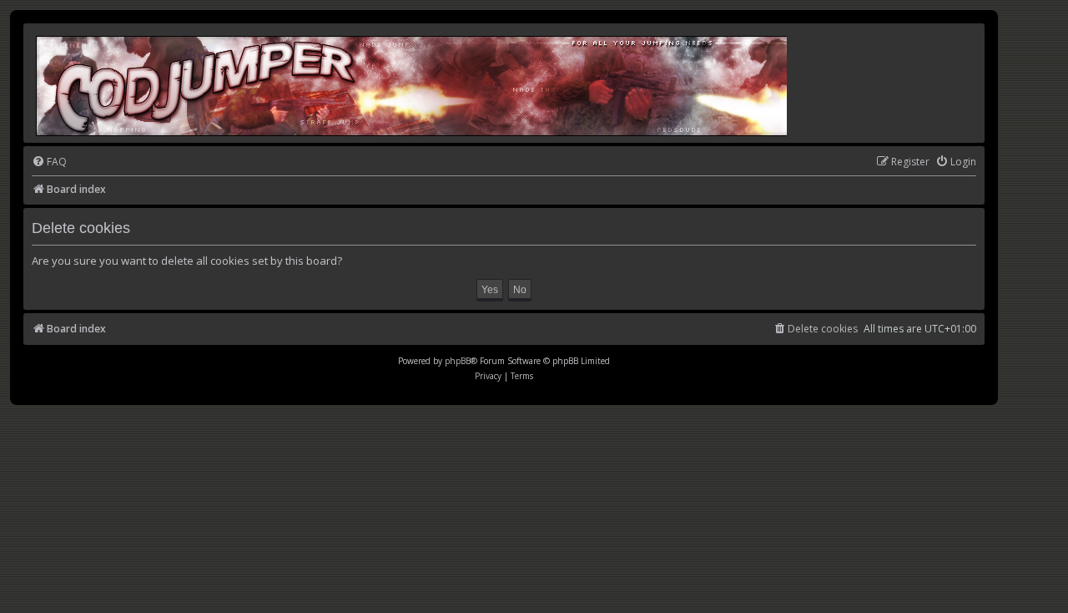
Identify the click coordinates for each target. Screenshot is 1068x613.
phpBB (458, 361)
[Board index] (413, 83)
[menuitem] (49, 162)
